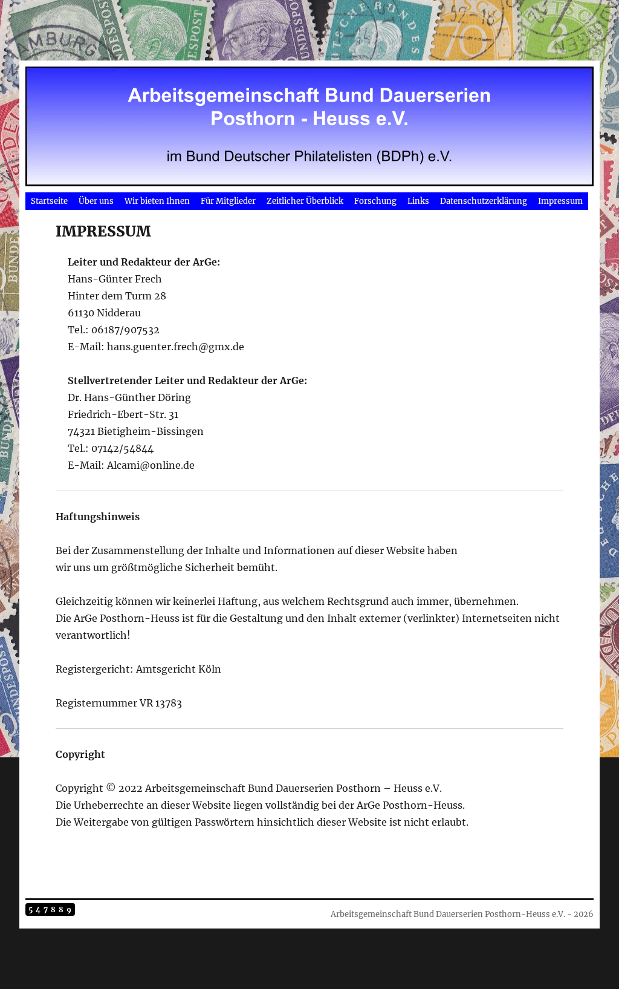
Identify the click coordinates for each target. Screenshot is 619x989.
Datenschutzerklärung (483, 201)
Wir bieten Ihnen (157, 201)
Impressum (560, 201)
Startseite (49, 201)
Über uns (96, 201)
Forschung (375, 201)
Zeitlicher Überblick (305, 201)
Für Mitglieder (228, 201)
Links (418, 201)
